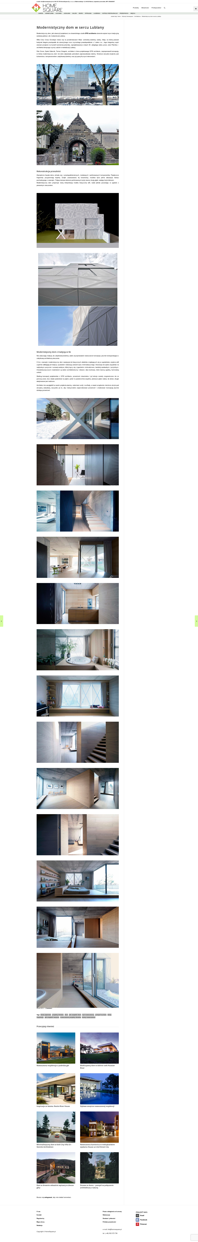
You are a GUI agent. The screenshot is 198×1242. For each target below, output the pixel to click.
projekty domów (58, 1015)
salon (74, 13)
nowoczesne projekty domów (70, 1017)
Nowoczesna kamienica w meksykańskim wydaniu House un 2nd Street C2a (97, 1145)
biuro (81, 13)
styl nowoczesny (88, 1015)
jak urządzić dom (75, 1015)
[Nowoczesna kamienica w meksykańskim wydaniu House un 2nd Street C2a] (99, 1127)
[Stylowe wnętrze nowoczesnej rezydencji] (99, 1088)
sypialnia (88, 13)
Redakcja (39, 1225)
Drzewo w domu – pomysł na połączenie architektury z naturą (97, 1186)
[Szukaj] (165, 7)
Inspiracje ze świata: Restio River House (53, 1106)
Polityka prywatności (109, 1222)
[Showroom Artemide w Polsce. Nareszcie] (1, 621)
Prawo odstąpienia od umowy (112, 1211)
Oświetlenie (49, 13)
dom (66, 1015)
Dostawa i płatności (109, 1218)
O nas (38, 1211)
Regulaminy (40, 1218)
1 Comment (48, 1008)
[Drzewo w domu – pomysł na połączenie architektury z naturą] (99, 1167)
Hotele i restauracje (110, 13)
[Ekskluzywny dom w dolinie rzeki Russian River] (99, 1048)
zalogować (48, 1197)
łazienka (97, 13)
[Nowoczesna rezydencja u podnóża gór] (56, 1048)
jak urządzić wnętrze (52, 1017)
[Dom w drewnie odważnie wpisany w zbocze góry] (56, 1167)
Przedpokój (124, 13)
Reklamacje (106, 1215)
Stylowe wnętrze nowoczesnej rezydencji (97, 1106)
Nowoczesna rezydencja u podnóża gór (53, 1065)
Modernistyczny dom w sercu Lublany (70, 27)
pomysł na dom (100, 1015)
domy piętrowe (46, 1015)
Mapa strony (40, 1222)
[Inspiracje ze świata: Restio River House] (56, 1088)
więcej (132, 13)
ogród (40, 13)
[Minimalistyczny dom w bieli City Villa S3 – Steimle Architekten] (56, 1127)
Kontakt (39, 1215)
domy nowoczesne (88, 1017)
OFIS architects (90, 33)
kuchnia (59, 13)
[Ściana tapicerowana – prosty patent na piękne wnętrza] (196, 621)
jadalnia (67, 13)
